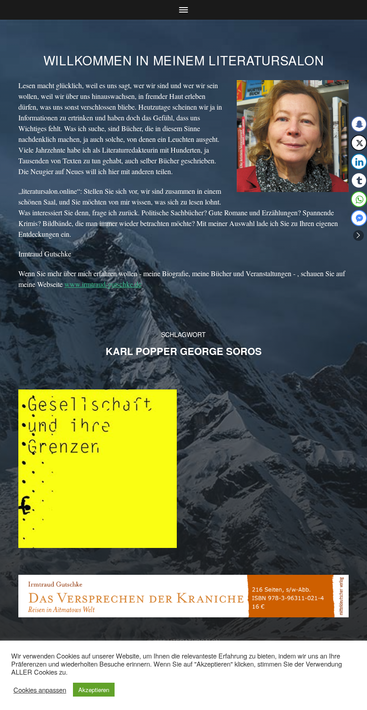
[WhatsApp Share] (359, 199)
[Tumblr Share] (359, 180)
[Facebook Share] (359, 124)
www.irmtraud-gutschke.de (102, 284)
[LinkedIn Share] (359, 162)
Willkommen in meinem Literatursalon (183, 60)
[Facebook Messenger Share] (359, 218)
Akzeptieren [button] (93, 689)
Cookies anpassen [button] (39, 690)
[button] (358, 235)
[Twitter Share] (359, 143)
